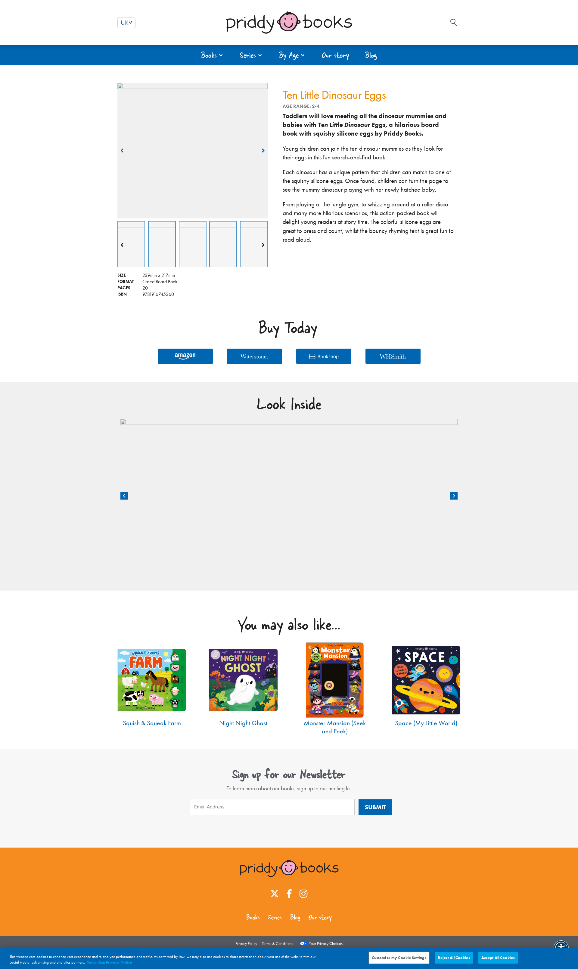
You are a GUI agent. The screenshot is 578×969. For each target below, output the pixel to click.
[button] (212, 55)
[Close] (568, 957)
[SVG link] (454, 22)
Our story (320, 917)
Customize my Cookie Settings (399, 957)
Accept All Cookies (498, 957)
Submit (375, 807)
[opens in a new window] (274, 893)
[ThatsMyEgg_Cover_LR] (192, 150)
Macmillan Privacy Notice (109, 962)
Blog (295, 917)
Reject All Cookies (454, 957)
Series (275, 917)
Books (253, 917)
